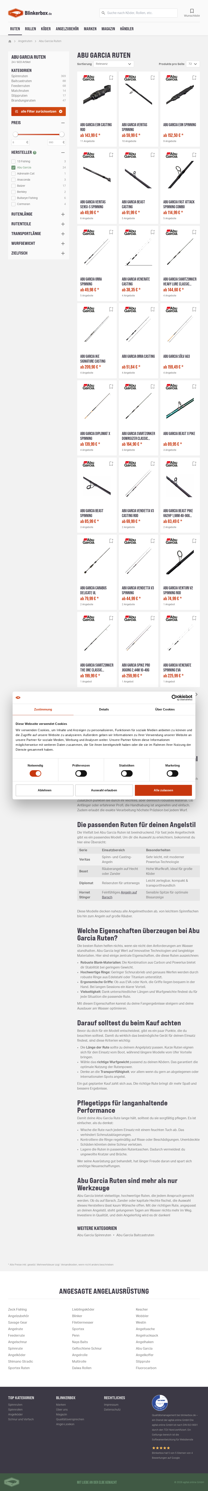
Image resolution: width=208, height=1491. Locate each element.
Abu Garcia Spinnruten (94, 1235)
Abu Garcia (144, 1348)
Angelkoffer (145, 1355)
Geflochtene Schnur (87, 1348)
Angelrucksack (147, 1335)
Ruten (15, 28)
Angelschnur (17, 1342)
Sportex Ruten (19, 1368)
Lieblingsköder (83, 1309)
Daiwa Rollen (81, 1368)
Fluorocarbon (146, 1368)
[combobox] (113, 64)
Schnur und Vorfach (21, 1419)
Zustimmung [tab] (43, 709)
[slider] (15, 134)
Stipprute (143, 1361)
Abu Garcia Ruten (50, 41)
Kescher (142, 1309)
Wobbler (142, 1316)
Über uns (62, 1409)
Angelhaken (145, 1342)
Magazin (108, 28)
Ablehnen (45, 790)
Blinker (77, 1316)
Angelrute (15, 1329)
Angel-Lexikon (65, 1424)
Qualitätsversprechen (70, 1419)
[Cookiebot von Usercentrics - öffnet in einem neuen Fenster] (174, 698)
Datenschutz (112, 1409)
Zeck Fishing (17, 1309)
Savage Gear (17, 1322)
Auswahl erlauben (104, 790)
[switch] (81, 773)
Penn (75, 1335)
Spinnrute (15, 1348)
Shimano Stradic (20, 1361)
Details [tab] (104, 709)
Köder (46, 28)
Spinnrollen (15, 1409)
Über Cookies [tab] (165, 709)
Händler (127, 28)
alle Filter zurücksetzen (38, 111)
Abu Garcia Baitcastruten (135, 1235)
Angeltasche (145, 1329)
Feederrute (16, 1335)
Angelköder (17, 1355)
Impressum (111, 1404)
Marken (90, 28)
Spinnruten (15, 1404)
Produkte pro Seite (171, 64)
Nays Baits (80, 1342)
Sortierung (84, 64)
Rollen (30, 28)
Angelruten (25, 41)
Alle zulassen (163, 790)
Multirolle (79, 1361)
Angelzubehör (67, 28)
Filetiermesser (82, 1322)
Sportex (78, 1329)
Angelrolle (80, 1355)
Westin (141, 1322)
